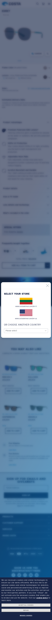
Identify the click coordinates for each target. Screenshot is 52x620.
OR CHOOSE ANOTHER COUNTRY (22, 324)
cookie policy (42, 598)
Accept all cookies (26, 605)
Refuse (26, 610)
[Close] (47, 285)
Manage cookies (26, 615)
